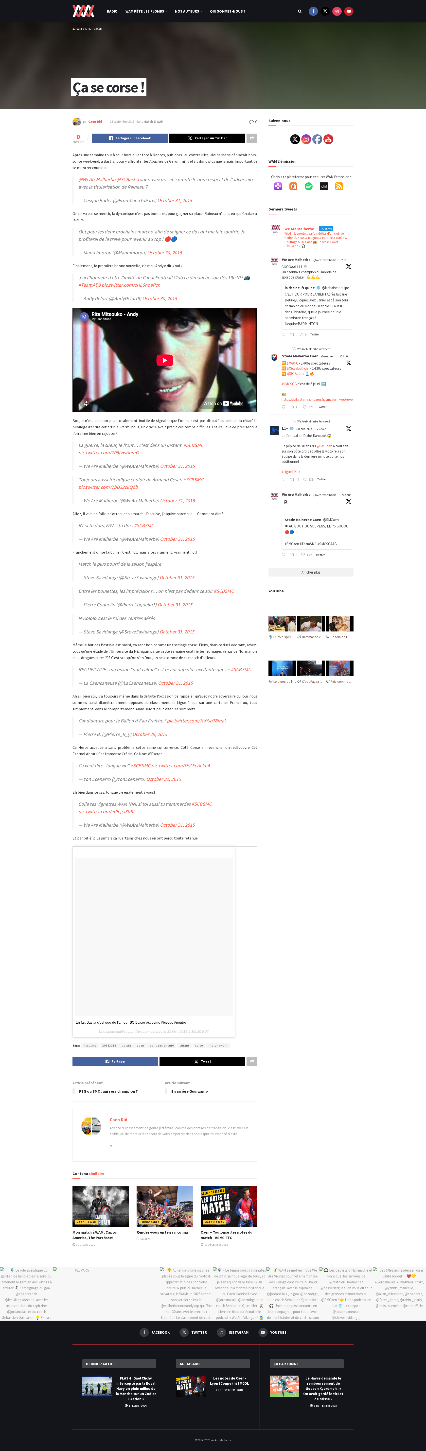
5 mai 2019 (146, 1239)
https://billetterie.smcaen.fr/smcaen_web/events (320, 399)
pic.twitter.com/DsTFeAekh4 (180, 765)
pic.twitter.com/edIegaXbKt (106, 811)
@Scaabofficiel (298, 368)
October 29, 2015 (149, 734)
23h (343, 260)
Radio (112, 11)
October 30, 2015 (164, 252)
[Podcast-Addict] (295, 187)
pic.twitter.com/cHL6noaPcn (131, 285)
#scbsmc (90, 1045)
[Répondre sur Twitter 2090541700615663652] (284, 555)
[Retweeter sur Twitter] (294, 348)
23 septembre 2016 (122, 122)
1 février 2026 (137, 1405)
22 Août (344, 356)
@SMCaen (324, 446)
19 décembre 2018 (216, 1244)
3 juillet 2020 (85, 1244)
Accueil (77, 29)
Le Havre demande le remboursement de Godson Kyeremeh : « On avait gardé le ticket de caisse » (323, 1388)
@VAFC (292, 363)
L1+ (285, 428)
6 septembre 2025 (325, 1405)
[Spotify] (311, 187)
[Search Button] (300, 11)
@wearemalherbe (324, 260)
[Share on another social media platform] (252, 138)
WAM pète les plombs (144, 11)
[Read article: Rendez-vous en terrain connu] (165, 1206)
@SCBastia (127, 179)
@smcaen (327, 356)
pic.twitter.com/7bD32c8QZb (108, 487)
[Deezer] (326, 187)
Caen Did (95, 122)
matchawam (218, 1045)
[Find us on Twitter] (325, 11)
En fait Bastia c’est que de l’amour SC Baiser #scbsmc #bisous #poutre (131, 1022)
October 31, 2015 (174, 200)
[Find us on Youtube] (349, 11)
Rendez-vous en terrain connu (162, 1232)
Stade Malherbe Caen (300, 356)
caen (140, 1045)
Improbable (150, 1222)
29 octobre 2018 (231, 1390)
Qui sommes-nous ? (227, 11)
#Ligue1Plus (291, 472)
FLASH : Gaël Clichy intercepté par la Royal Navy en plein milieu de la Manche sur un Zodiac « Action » (136, 1388)
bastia (126, 1045)
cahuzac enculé (162, 1045)
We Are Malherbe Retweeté (313, 349)
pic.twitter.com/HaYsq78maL (197, 720)
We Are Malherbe (296, 259)
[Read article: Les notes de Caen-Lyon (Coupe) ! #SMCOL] (191, 1386)
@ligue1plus (304, 429)
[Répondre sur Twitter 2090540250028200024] (284, 479)
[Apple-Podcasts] (280, 187)
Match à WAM (93, 29)
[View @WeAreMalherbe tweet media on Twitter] (286, 502)
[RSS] (341, 187)
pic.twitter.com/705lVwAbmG (108, 452)
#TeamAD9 (89, 285)
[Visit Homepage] (83, 11)
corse (199, 1045)
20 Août (321, 429)
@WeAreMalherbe (96, 179)
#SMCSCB (289, 384)
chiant (184, 1045)
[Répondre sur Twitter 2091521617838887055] (284, 335)
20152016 (109, 1045)
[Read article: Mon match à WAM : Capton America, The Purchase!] (100, 1206)
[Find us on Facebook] (313, 11)
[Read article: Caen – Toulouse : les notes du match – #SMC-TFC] (229, 1206)
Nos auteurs (187, 11)
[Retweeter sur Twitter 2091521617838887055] (293, 335)
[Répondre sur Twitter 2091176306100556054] (284, 407)
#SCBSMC (193, 445)
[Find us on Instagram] (337, 11)
